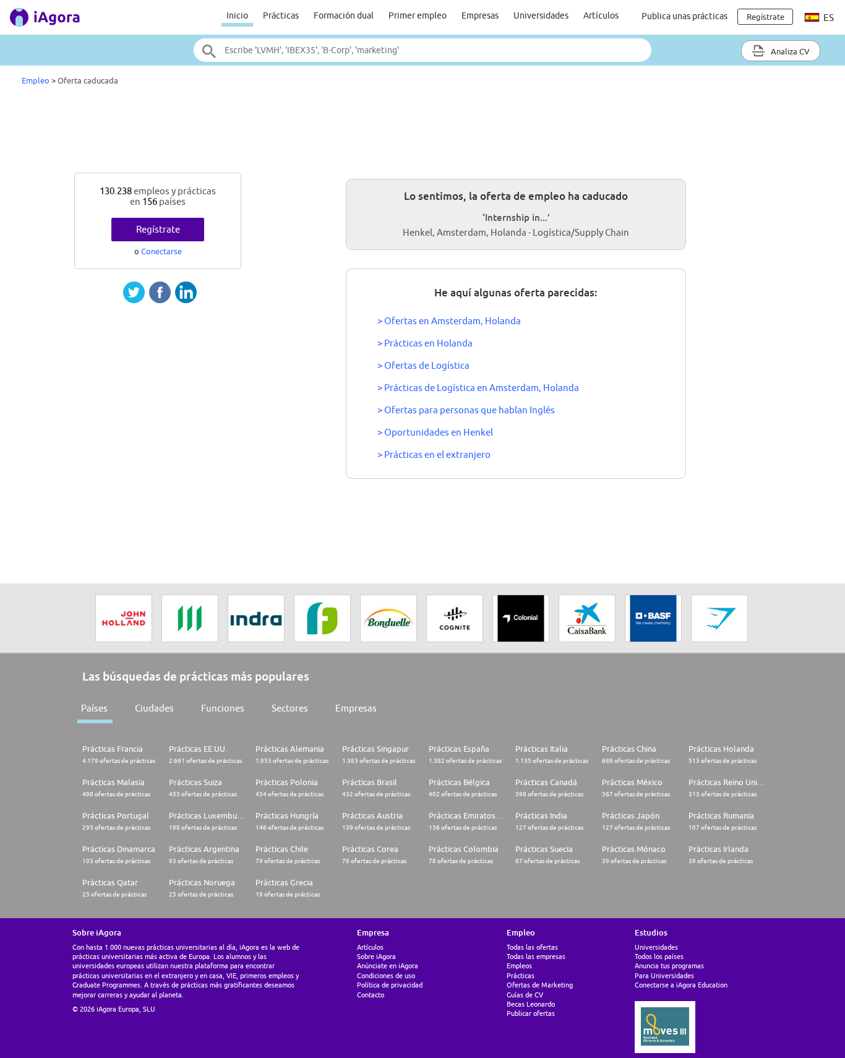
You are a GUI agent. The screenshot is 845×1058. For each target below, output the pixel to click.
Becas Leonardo (531, 1004)
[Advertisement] (422, 132)
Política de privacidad (389, 985)
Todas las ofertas (532, 947)
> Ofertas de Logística (423, 365)
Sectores (290, 708)
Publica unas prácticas (684, 16)
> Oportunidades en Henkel (435, 432)
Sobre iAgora (376, 956)
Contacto (370, 995)
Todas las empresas (536, 956)
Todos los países (659, 956)
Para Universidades (664, 975)
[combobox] (422, 50)
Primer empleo (417, 15)
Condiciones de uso (386, 975)
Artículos (601, 15)
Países (94, 708)
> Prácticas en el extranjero (434, 454)
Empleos (519, 965)
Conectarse (161, 251)
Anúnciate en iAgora (387, 965)
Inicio (237, 15)
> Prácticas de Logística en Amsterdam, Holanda (478, 387)
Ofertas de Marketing (540, 985)
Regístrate (158, 229)
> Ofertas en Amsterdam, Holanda (449, 321)
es (827, 17)
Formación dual (344, 15)
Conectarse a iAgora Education (681, 985)
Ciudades (154, 708)
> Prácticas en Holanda (425, 343)
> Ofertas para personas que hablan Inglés (466, 410)
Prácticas (281, 15)
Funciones (222, 708)
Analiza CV (789, 51)
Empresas (480, 15)
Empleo (35, 80)
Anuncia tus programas (669, 965)
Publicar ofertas (531, 1013)
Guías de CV (525, 995)
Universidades (540, 15)
